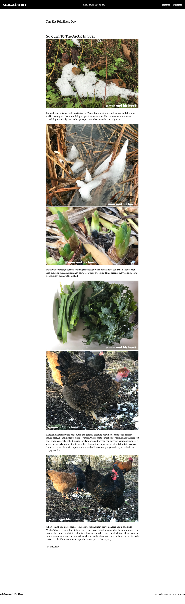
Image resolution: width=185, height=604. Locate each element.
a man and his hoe (14, 4)
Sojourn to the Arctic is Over (70, 36)
